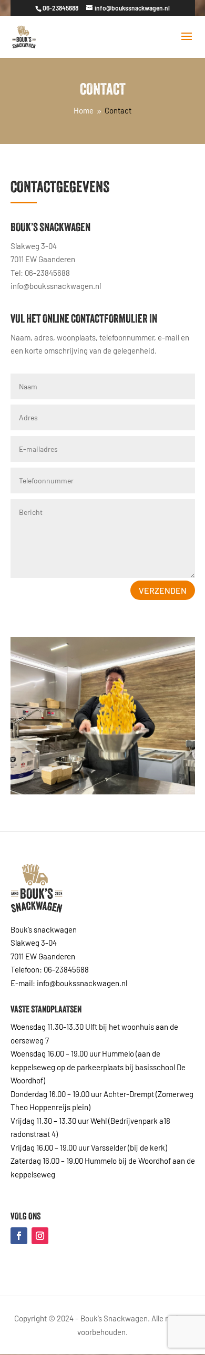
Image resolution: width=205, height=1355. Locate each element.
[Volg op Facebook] (19, 1235)
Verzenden (163, 590)
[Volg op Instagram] (40, 1235)
